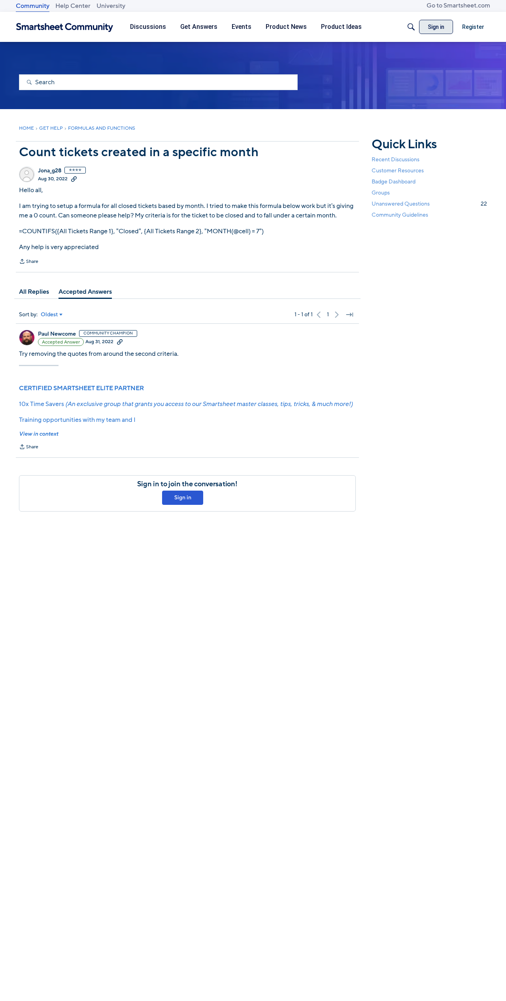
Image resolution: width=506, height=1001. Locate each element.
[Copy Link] (74, 178)
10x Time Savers (186, 404)
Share (28, 262)
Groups (381, 192)
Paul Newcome (57, 334)
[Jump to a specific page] (349, 314)
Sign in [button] (182, 497)
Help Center (73, 6)
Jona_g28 (49, 170)
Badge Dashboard (393, 181)
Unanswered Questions (429, 204)
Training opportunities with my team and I (77, 420)
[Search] (411, 27)
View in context (38, 434)
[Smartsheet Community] (64, 27)
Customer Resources (398, 170)
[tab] (34, 291)
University (110, 6)
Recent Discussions (395, 159)
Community (32, 6)
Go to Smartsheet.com (458, 5)
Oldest (49, 315)
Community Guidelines (400, 215)
